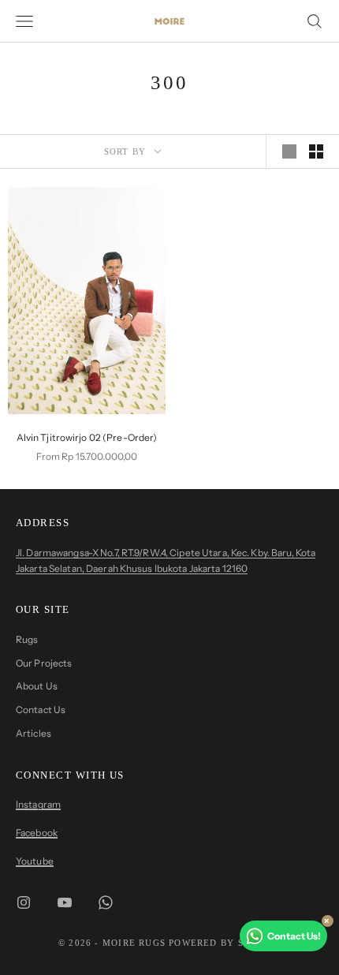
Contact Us (40, 709)
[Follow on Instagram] (24, 902)
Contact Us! (294, 936)
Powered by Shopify (225, 942)
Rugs (27, 639)
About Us (37, 686)
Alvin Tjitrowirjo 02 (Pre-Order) (87, 437)
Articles (33, 733)
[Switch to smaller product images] (316, 151)
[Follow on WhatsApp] (106, 902)
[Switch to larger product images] (289, 151)
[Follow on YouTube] (65, 902)
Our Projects (44, 663)
